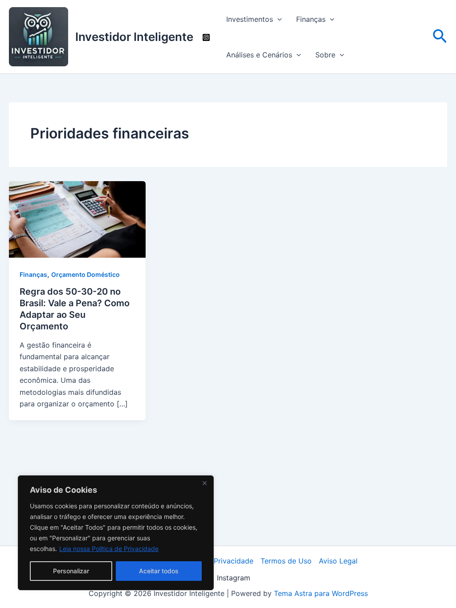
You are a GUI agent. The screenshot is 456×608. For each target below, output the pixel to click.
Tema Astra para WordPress (321, 593)
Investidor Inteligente (134, 37)
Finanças (311, 19)
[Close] (204, 483)
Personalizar (71, 571)
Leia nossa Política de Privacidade (109, 548)
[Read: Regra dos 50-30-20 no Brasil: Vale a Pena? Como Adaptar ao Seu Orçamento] (77, 218)
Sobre (325, 54)
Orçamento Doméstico (85, 274)
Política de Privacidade (214, 560)
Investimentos (249, 19)
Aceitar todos (159, 571)
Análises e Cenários (259, 54)
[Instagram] (206, 37)
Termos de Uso (286, 560)
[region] (116, 532)
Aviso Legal (338, 560)
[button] (277, 19)
